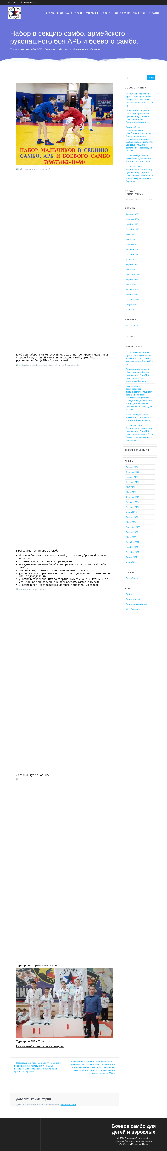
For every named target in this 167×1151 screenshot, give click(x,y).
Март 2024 (131, 269)
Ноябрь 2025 (132, 224)
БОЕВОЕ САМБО (64, 13)
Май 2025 (130, 234)
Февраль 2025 (132, 244)
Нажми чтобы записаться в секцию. (40, 1046)
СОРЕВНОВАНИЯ (122, 13)
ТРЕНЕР (78, 13)
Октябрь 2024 (132, 254)
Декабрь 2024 (132, 249)
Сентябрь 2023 (133, 274)
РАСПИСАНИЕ (92, 13)
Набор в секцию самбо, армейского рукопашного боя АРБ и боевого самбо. (138, 158)
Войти (129, 594)
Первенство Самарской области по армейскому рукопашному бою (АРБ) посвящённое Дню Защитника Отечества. (137, 116)
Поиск (151, 77)
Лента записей (133, 599)
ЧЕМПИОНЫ (139, 13)
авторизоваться (68, 1104)
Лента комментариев (136, 604)
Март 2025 (131, 239)
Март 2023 (131, 284)
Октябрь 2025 (132, 229)
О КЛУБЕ (50, 13)
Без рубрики (132, 325)
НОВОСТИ (106, 13)
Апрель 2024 (132, 264)
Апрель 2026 (132, 214)
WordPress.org (133, 609)
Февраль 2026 (132, 219)
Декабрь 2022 (132, 289)
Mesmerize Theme (139, 1144)
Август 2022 (131, 304)
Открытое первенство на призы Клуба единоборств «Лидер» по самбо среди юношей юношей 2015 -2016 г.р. (139, 99)
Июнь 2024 (131, 259)
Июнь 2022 (131, 309)
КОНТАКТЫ (153, 13)
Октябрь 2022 (132, 299)
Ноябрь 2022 (132, 294)
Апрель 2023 (132, 279)
